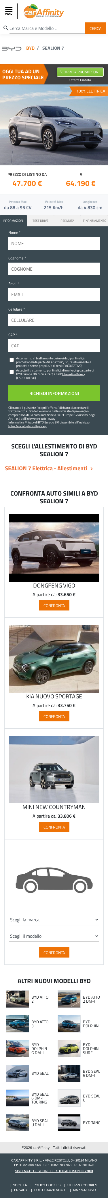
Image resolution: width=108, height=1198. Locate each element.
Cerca (95, 28)
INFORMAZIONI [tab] (13, 220)
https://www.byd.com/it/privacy (27, 426)
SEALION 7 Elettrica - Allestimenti (46, 468)
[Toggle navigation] (9, 11)
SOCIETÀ (20, 1185)
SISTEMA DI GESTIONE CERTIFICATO (54, 1171)
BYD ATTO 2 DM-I (91, 999)
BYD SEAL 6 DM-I (91, 1073)
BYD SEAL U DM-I (40, 1122)
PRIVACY (20, 1190)
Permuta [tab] (67, 220)
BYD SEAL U (91, 1098)
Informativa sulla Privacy (40, 419)
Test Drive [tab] (40, 220)
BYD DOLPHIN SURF (90, 1048)
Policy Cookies (47, 1185)
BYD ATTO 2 (39, 999)
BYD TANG (92, 1123)
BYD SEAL (40, 1073)
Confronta (54, 605)
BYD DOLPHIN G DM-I (39, 1048)
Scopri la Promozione (80, 71)
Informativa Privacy (73, 374)
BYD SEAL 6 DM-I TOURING (40, 1098)
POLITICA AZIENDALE (50, 1190)
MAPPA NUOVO (84, 1190)
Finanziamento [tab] (94, 220)
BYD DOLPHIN (90, 1024)
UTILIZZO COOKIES (82, 1185)
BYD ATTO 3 (39, 1024)
